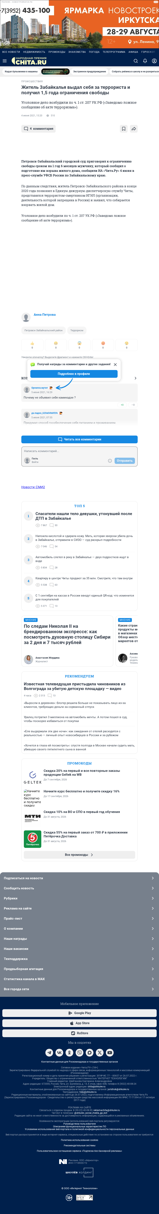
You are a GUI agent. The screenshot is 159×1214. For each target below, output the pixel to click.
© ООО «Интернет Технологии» (79, 1188)
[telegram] (49, 1053)
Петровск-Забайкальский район (43, 330)
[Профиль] (154, 60)
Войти (35, 462)
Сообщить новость (19, 888)
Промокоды (56, 52)
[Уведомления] (145, 60)
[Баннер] (55, 71)
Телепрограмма (114, 52)
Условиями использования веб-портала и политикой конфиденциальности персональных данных (79, 1129)
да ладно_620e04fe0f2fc (44, 413)
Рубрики (10, 898)
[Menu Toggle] (4, 60)
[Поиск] (135, 60)
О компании (13, 928)
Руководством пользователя (79, 1123)
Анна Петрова (45, 314)
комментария (41, 129)
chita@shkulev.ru (96, 1086)
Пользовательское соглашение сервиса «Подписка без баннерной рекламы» (79, 1151)
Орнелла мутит (39, 388)
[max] (89, 1053)
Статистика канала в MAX (24, 979)
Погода (94, 52)
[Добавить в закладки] (124, 129)
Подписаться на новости (23, 878)
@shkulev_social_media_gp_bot (90, 1113)
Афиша (133, 52)
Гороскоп (148, 52)
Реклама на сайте (18, 908)
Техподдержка (16, 959)
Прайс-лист (13, 918)
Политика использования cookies (79, 1140)
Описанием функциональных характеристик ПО (79, 1126)
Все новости (11, 52)
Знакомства (77, 52)
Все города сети (16, 989)
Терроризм (76, 330)
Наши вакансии (16, 949)
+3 (122, 430)
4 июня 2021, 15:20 (31, 115)
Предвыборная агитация (23, 969)
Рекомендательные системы (79, 1145)
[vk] (59, 1053)
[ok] (69, 1053)
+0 (122, 404)
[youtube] (110, 1053)
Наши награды (15, 939)
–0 (133, 404)
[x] (100, 1053)
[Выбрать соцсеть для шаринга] (134, 129)
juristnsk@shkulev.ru (118, 1089)
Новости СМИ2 (33, 487)
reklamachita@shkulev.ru (106, 1110)
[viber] (79, 1053)
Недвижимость (34, 52)
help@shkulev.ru (88, 1092)
